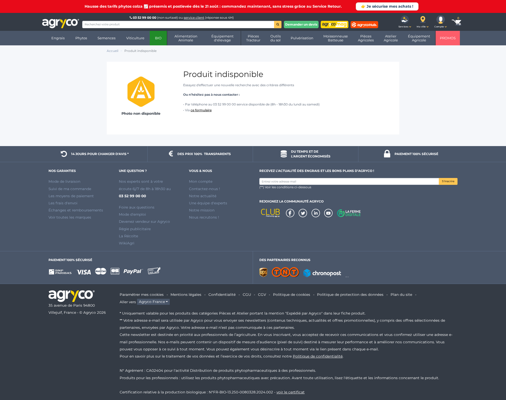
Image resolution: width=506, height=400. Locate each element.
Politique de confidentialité (318, 356)
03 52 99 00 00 (144, 18)
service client (194, 18)
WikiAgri (126, 243)
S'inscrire (448, 181)
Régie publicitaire (135, 229)
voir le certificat (290, 392)
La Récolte (128, 236)
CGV (262, 294)
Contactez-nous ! (204, 189)
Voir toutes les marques (69, 217)
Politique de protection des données (350, 294)
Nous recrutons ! (204, 217)
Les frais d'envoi (62, 203)
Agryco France (152, 302)
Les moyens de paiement (71, 196)
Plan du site (401, 294)
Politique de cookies (291, 294)
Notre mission (202, 210)
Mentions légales (186, 294)
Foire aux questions (136, 207)
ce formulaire (201, 110)
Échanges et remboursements (75, 210)
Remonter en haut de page (492, 377)
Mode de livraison (64, 181)
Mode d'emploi (132, 214)
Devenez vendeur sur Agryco (144, 221)
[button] (405, 22)
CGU (247, 294)
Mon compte (200, 181)
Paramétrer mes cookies (142, 294)
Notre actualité (202, 196)
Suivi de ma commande (69, 189)
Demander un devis (301, 24)
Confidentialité (222, 294)
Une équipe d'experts (208, 203)
